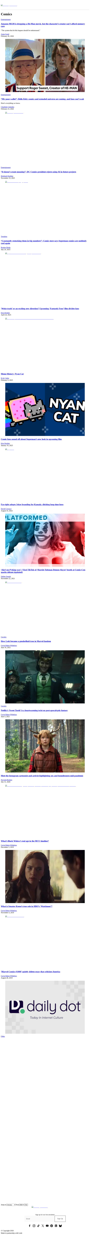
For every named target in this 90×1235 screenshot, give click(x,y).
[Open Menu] (87, 5)
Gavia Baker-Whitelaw (9, 645)
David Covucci (6, 509)
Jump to (3, 1205)
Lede (20, 1233)
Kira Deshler (5, 313)
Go (26, 1205)
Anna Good (5, 34)
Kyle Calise (5, 378)
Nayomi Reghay (6, 780)
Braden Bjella (5, 247)
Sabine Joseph (6, 576)
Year (17, 1205)
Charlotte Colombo (7, 107)
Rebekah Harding (7, 176)
